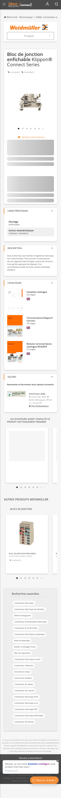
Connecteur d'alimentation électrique (30, 621)
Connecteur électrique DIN (25, 709)
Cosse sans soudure (23, 678)
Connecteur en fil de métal (25, 628)
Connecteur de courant (24, 690)
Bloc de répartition (22, 653)
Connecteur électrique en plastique (29, 634)
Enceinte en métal (22, 671)
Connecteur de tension (24, 721)
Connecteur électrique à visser (27, 659)
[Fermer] (58, 760)
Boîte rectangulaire (22, 615)
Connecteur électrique (24, 603)
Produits (29, 36)
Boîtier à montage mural (25, 646)
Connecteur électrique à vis (26, 703)
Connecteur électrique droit (26, 696)
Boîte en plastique (22, 640)
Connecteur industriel (23, 665)
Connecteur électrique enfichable (28, 715)
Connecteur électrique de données (29, 609)
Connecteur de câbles (23, 684)
